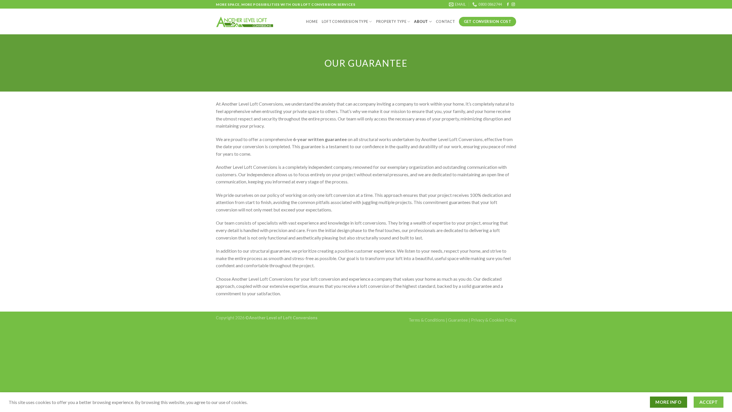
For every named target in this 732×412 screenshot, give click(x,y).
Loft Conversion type (345, 21)
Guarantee (458, 320)
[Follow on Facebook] (508, 5)
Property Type (391, 21)
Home (312, 21)
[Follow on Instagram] (513, 5)
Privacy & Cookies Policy (493, 320)
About (421, 21)
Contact (445, 21)
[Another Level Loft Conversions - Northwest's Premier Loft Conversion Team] (244, 21)
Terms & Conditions (427, 320)
